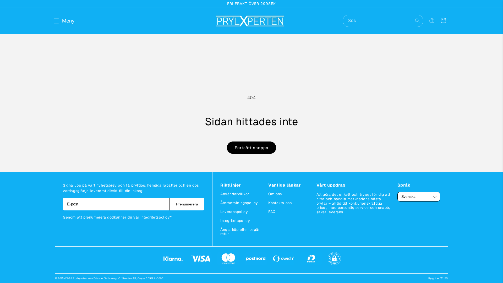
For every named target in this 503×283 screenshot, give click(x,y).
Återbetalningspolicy (239, 202)
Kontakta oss (280, 202)
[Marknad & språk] (432, 21)
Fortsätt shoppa (251, 147)
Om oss (275, 194)
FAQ (272, 211)
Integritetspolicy (235, 220)
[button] (61, 21)
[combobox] (383, 21)
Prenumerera (187, 204)
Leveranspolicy (234, 211)
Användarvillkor (234, 194)
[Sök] (417, 20)
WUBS (444, 278)
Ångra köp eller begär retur (240, 231)
